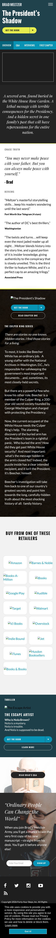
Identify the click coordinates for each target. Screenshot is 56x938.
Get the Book (13, 30)
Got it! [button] (28, 931)
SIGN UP (41, 863)
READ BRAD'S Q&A (28, 775)
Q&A (18, 45)
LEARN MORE (28, 747)
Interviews (29, 45)
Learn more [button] (11, 925)
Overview (6, 45)
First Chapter (46, 45)
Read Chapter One (28, 315)
